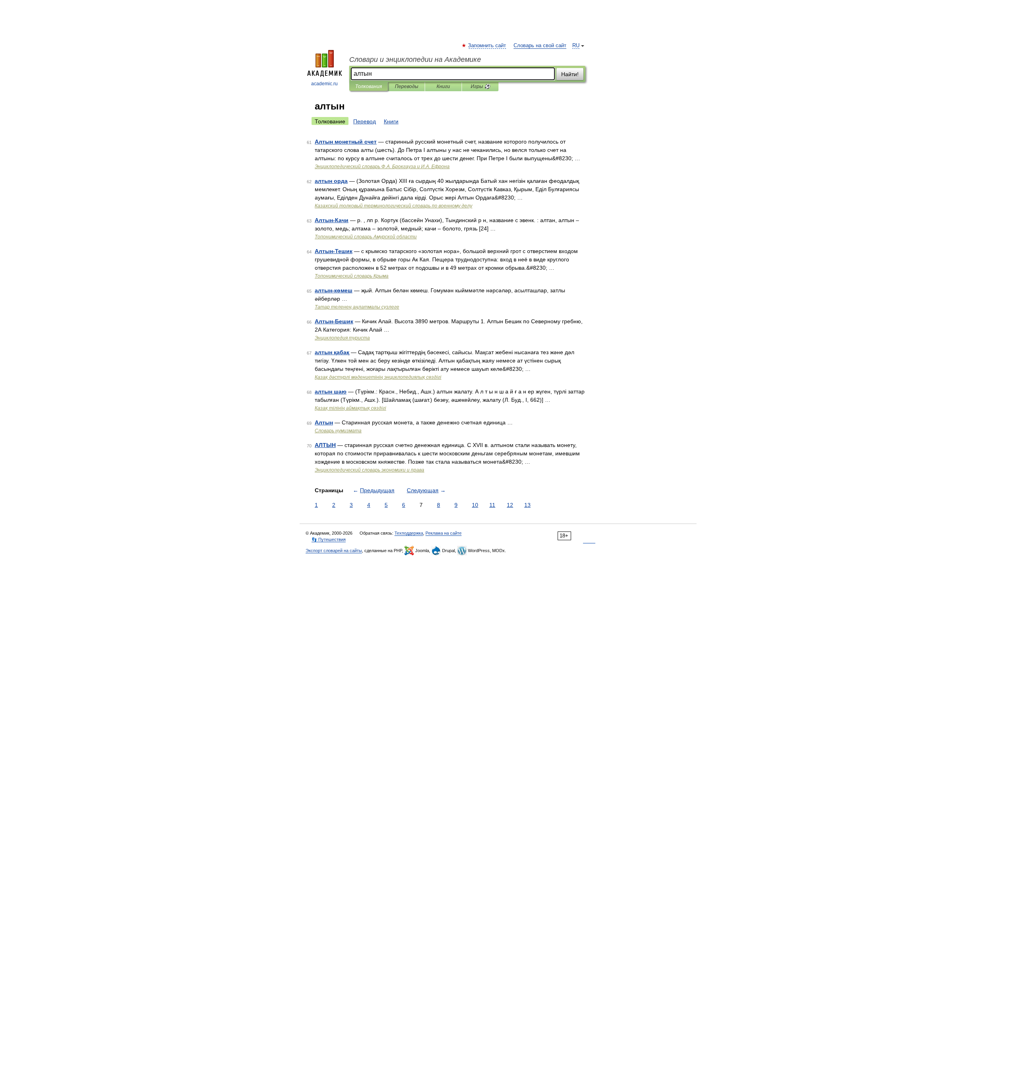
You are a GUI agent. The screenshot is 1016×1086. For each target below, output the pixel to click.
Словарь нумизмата (338, 431)
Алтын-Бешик (334, 321)
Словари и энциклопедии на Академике (415, 59)
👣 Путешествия (329, 539)
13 (527, 505)
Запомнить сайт (487, 45)
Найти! (570, 74)
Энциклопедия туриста (342, 338)
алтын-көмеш (333, 290)
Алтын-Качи (331, 220)
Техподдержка (408, 533)
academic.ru (324, 83)
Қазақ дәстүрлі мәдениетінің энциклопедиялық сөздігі (378, 377)
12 (510, 505)
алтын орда (331, 181)
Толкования (368, 86)
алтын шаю (330, 391)
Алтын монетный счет (346, 141)
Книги (443, 86)
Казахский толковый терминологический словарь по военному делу (393, 206)
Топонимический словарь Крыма (352, 276)
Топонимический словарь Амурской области (366, 237)
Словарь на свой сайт (540, 45)
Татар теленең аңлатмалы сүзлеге (357, 307)
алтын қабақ (332, 352)
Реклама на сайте (443, 533)
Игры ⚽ (480, 86)
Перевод (364, 121)
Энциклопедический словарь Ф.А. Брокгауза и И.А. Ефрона (382, 166)
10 (475, 505)
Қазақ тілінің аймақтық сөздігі (350, 408)
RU (575, 45)
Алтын (324, 422)
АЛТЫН (325, 445)
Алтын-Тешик (333, 251)
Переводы (406, 86)
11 (492, 505)
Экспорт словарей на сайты (334, 550)
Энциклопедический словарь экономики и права (369, 470)
